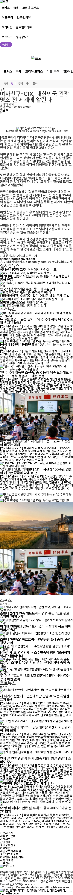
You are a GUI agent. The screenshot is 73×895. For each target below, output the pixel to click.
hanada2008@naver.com (17, 259)
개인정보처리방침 (10, 851)
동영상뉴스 (22, 37)
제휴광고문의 (8, 836)
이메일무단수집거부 (12, 857)
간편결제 (5, 842)
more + (5, 604)
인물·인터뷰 (24, 17)
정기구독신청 (8, 845)
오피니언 (7, 27)
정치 (13, 83)
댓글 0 (4, 110)
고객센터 (5, 863)
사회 (28, 83)
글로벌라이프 (24, 27)
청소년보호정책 (9, 854)
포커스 (6, 8)
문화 (35, 83)
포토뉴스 (7, 37)
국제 (16, 8)
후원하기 (6, 44)
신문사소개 (6, 833)
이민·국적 (7, 17)
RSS (12, 866)
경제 (20, 83)
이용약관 (5, 848)
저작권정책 (6, 860)
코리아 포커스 (30, 8)
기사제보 (5, 839)
